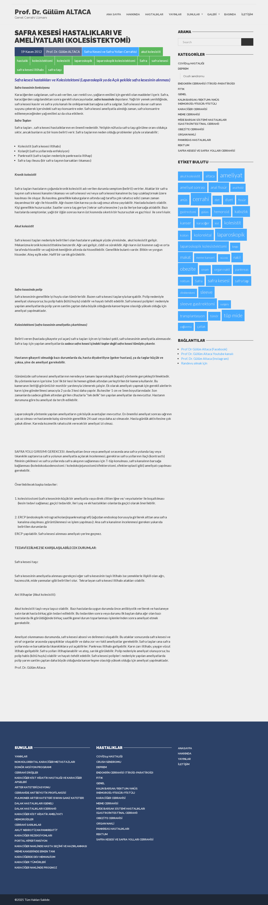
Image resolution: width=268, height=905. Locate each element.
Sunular (193, 14)
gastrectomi (188, 212)
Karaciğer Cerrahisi (192, 109)
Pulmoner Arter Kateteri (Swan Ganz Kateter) (49, 798)
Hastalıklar (154, 14)
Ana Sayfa (113, 14)
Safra (198, 281)
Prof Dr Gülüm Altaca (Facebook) (204, 349)
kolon (184, 235)
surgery (224, 304)
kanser (185, 223)
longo (235, 246)
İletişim (247, 14)
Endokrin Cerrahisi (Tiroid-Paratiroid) (206, 83)
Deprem (183, 68)
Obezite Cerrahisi (191, 129)
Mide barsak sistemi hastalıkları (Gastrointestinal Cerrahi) (202, 122)
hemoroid (221, 211)
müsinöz (224, 257)
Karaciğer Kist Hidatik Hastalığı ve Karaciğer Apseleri (48, 780)
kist (217, 223)
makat (185, 257)
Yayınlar (175, 14)
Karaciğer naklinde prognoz (36, 867)
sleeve (206, 292)
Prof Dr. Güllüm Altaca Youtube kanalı (207, 354)
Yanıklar (21, 756)
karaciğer (203, 223)
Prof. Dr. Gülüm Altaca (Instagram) (205, 358)
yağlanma (186, 326)
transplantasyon (192, 316)
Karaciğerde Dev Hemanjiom (35, 856)
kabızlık (241, 211)
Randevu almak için (194, 363)
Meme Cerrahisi (189, 114)
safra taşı (242, 281)
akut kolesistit (190, 176)
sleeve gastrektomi (197, 303)
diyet (229, 200)
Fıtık (181, 89)
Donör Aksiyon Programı (33, 767)
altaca (210, 176)
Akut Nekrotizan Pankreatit (36, 830)
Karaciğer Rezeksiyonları (33, 835)
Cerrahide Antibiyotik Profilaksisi (40, 792)
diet (217, 200)
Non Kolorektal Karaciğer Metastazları (45, 761)
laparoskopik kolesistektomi (203, 246)
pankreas (242, 269)
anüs (183, 199)
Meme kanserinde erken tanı (35, 851)
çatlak (201, 326)
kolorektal (203, 235)
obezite (188, 269)
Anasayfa (185, 748)
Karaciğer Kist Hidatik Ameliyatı (39, 814)
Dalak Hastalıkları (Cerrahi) (35, 808)
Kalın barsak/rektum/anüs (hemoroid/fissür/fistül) (198, 101)
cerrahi (201, 199)
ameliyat (231, 175)
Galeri (212, 14)
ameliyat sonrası (192, 187)
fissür (242, 200)
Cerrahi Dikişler (26, 772)
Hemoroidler (24, 819)
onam (205, 269)
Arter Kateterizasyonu (32, 787)
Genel (182, 94)
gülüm (205, 212)
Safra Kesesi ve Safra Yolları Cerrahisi (206, 150)
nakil (237, 257)
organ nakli (222, 269)
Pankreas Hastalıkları (194, 140)
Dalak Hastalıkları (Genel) (34, 803)
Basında (230, 14)
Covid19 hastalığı (191, 63)
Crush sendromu (193, 76)
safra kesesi (218, 280)
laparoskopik (231, 234)
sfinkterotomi (187, 292)
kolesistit (232, 222)
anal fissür (219, 187)
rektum (183, 145)
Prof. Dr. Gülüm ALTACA (53, 12)
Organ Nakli (187, 134)
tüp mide (233, 315)
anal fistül (238, 187)
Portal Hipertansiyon (31, 840)
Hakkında (133, 14)
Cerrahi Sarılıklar (28, 824)
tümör (214, 316)
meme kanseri (205, 257)
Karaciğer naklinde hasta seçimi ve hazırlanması (51, 846)
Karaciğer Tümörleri (30, 862)
